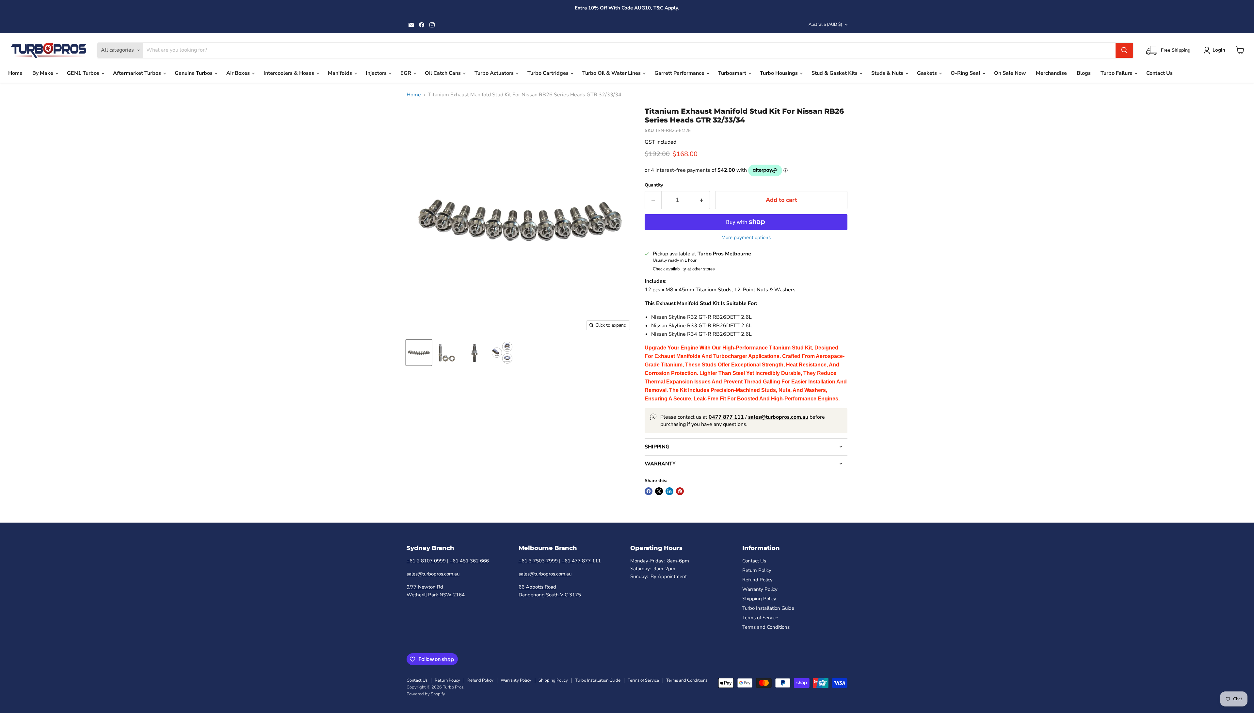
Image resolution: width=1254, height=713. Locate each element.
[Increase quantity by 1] (701, 200)
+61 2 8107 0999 (426, 561)
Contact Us (1159, 73)
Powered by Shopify (426, 694)
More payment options (746, 237)
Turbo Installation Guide (768, 608)
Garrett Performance (680, 73)
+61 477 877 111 (581, 561)
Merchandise (1051, 73)
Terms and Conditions (766, 627)
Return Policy (756, 570)
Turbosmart (733, 73)
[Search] (1124, 50)
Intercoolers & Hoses (289, 73)
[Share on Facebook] (648, 491)
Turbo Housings (779, 73)
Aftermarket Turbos (137, 73)
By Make (43, 73)
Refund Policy (757, 579)
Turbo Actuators (494, 73)
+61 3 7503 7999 (538, 561)
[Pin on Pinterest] (680, 491)
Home (15, 73)
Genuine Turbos (194, 73)
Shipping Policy (759, 598)
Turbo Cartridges (548, 73)
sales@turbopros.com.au (433, 574)
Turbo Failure (1117, 73)
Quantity (654, 185)
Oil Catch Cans (443, 73)
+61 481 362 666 (469, 561)
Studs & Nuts (888, 73)
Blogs (1084, 73)
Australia (825, 24)
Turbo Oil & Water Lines (612, 73)
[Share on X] (659, 491)
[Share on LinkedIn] (669, 491)
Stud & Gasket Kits (835, 73)
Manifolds (340, 73)
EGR (406, 73)
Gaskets (927, 73)
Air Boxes (238, 73)
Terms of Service (760, 617)
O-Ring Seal (966, 73)
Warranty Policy (760, 589)
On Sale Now (1010, 73)
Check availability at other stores (684, 269)
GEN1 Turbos (84, 73)
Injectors (377, 73)
